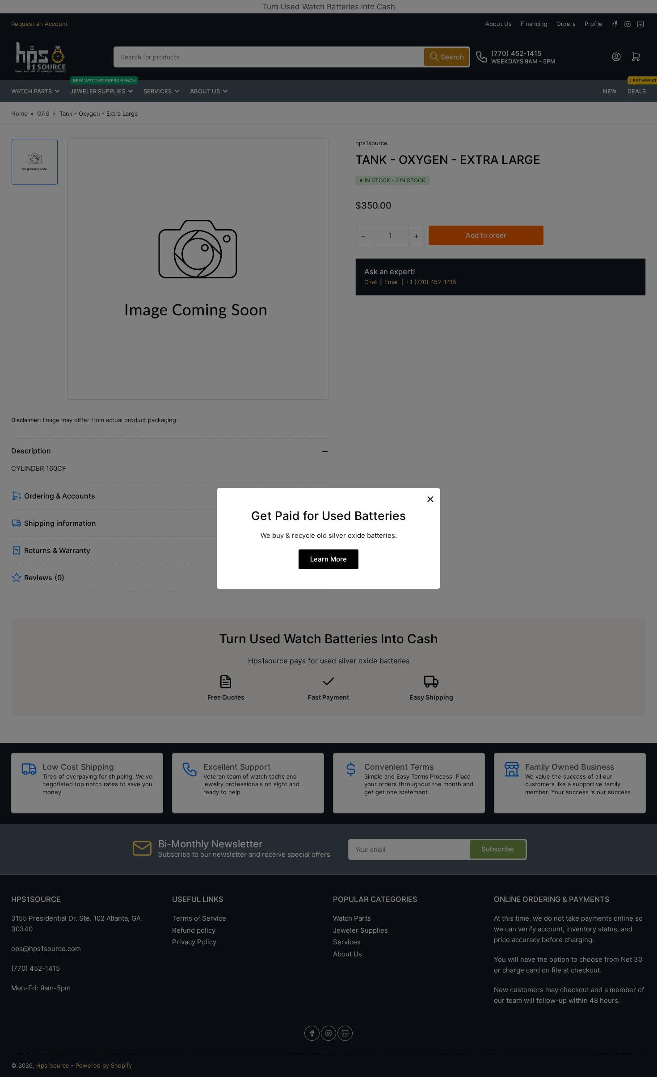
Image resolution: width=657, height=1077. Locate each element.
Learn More (328, 559)
